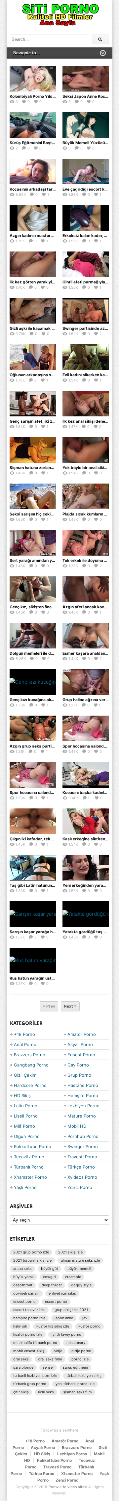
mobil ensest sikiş (28, 1351)
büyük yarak (23, 1277)
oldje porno (81, 1351)
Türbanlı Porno (29, 1167)
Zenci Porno (79, 1187)
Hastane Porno (82, 1085)
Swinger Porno (82, 1146)
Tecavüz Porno (29, 1156)
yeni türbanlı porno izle (75, 1384)
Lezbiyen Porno (83, 1105)
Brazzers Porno (29, 1054)
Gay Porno (78, 1064)
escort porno (56, 1301)
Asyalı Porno (80, 1044)
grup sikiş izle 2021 (71, 1309)
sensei (48, 1367)
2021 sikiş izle (70, 1252)
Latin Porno (25, 1105)
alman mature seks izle (80, 1260)
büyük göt (49, 1268)
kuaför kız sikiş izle (52, 1326)
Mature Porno (81, 1116)
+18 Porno (24, 1034)
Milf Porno (24, 1126)
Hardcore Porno (30, 1085)
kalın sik (20, 1326)
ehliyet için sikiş (62, 1293)
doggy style (81, 1285)
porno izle (80, 1359)
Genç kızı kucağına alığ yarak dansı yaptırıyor (53, 699)
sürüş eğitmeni (75, 1367)
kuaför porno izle (27, 1334)
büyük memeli (79, 1268)
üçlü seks (46, 1392)
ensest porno (24, 1301)
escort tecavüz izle (29, 1309)
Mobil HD (76, 1126)
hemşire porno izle (29, 1318)
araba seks (22, 1268)
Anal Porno (25, 1044)
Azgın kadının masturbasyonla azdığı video (51, 235)
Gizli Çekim (25, 1075)
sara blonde (23, 1367)
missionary (75, 1342)
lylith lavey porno (66, 1334)
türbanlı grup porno (29, 1384)
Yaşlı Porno (25, 1187)
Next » (70, 1006)
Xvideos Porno (82, 1177)
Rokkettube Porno (32, 1146)
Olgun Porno (27, 1136)
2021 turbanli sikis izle (32, 1260)
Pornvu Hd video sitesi (68, 1487)
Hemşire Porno (82, 1095)
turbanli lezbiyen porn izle (35, 1375)
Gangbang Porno (31, 1064)
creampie (73, 1277)
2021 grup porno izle (31, 1252)
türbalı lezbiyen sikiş (83, 1375)
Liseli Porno (26, 1116)
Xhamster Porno (30, 1177)
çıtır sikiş (21, 1392)
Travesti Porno (82, 1156)
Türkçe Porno (81, 1167)
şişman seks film (77, 1392)
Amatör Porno (81, 1034)
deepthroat (22, 1285)
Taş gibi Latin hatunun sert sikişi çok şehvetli (53, 885)
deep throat (52, 1285)
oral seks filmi (50, 1359)
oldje (58, 1351)
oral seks (21, 1359)
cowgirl (49, 1277)
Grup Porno (79, 1075)
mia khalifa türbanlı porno (35, 1342)
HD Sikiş (22, 1095)
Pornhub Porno (83, 1136)
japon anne (64, 1318)
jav (84, 1318)
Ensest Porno (81, 1054)
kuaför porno (89, 1326)
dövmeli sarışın (26, 1293)
